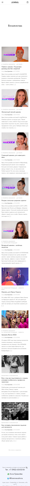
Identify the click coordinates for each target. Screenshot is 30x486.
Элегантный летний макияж (11, 112)
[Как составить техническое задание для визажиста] (15, 411)
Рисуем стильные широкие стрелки (14, 200)
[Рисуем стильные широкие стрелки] (15, 186)
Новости (21, 288)
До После (19, 64)
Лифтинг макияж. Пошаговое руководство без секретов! (11, 68)
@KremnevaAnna (16, 478)
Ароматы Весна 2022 (9, 335)
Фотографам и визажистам (10, 375)
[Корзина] (27, 2)
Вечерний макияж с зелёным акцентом (12, 246)
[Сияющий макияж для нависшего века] (15, 141)
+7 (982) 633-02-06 (17, 469)
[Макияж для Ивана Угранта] (15, 276)
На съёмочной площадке (9, 242)
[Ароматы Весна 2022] (15, 319)
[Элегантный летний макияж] (15, 98)
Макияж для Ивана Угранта (11, 292)
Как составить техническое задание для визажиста (14, 426)
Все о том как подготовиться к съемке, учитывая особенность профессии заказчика (15, 380)
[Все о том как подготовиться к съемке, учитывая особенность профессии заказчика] (15, 364)
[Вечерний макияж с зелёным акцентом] (15, 230)
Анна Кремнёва (8, 71)
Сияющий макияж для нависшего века (13, 156)
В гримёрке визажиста (8, 64)
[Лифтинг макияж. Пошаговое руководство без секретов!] (15, 54)
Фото (3, 289)
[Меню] (2, 2)
